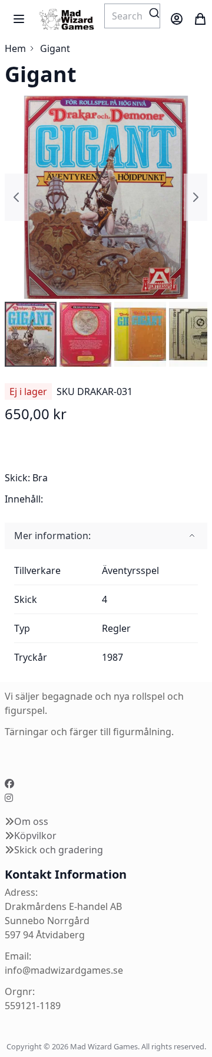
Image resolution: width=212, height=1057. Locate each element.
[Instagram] (9, 797)
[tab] (106, 536)
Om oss (31, 821)
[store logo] (66, 19)
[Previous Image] (16, 197)
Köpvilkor (35, 835)
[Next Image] (195, 197)
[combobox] (132, 16)
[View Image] (31, 334)
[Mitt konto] (177, 19)
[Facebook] (9, 783)
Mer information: (52, 535)
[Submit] (154, 13)
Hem (15, 48)
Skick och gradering (58, 849)
